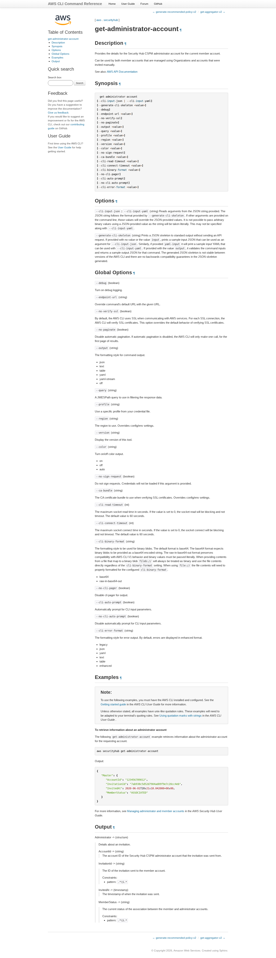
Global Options (60, 53)
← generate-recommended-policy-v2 (174, 11)
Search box (54, 77)
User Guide (128, 3)
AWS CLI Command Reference (75, 4)
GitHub (158, 3)
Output (56, 61)
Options (56, 50)
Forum (144, 3)
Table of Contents (65, 32)
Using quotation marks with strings (180, 715)
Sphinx (223, 950)
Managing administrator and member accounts (155, 811)
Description (58, 42)
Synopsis (57, 46)
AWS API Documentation (122, 71)
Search (79, 82)
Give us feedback (58, 112)
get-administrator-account (63, 38)
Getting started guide (113, 704)
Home (112, 3)
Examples (57, 57)
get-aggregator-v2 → (212, 11)
